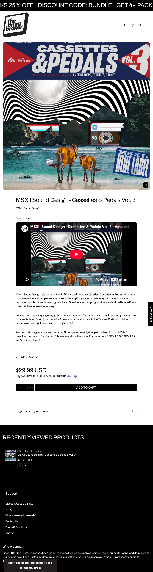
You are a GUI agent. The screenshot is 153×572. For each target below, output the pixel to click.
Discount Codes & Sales (19, 503)
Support (11, 493)
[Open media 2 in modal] (76, 116)
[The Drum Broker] (16, 24)
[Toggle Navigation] (147, 25)
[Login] (132, 25)
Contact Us (11, 521)
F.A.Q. (9, 509)
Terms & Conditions (16, 527)
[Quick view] (20, 466)
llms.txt (9, 533)
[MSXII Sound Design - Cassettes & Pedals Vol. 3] (40, 459)
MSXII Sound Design (28, 208)
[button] (125, 25)
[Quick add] (25, 466)
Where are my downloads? (21, 515)
